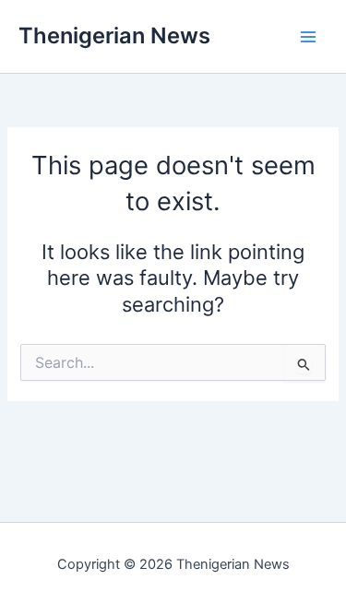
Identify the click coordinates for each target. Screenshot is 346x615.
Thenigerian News (114, 35)
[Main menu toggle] (308, 37)
